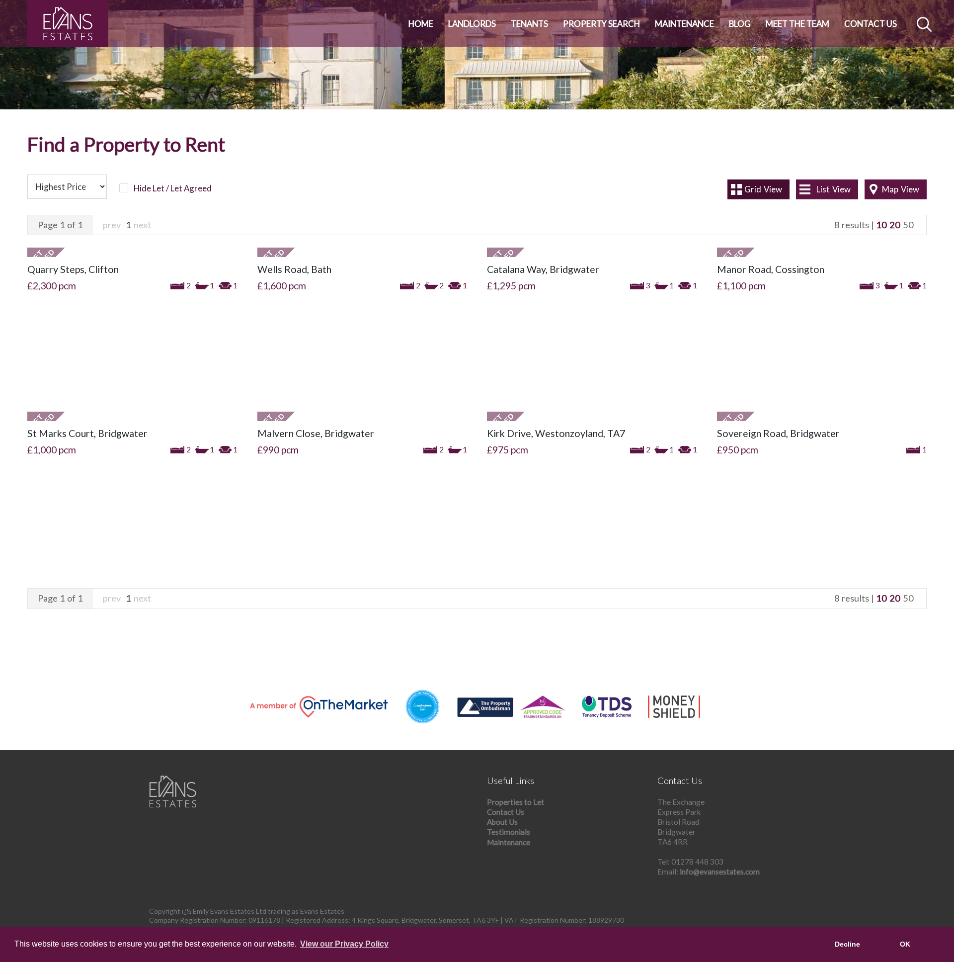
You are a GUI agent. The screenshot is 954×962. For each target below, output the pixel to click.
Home (420, 23)
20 (894, 224)
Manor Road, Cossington (770, 269)
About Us (502, 821)
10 (881, 224)
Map (900, 189)
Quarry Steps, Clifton (73, 269)
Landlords (472, 23)
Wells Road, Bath (294, 269)
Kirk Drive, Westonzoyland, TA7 (556, 433)
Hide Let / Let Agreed (173, 188)
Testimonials (508, 831)
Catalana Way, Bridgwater (543, 269)
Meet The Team (797, 23)
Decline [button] (847, 944)
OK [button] (905, 944)
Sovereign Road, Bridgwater (778, 433)
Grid (763, 189)
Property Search (601, 23)
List (833, 189)
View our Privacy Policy (344, 944)
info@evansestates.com (720, 871)
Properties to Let (515, 801)
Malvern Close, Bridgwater (315, 433)
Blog (740, 23)
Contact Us (870, 23)
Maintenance (684, 23)
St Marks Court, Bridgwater (87, 433)
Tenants (529, 23)
